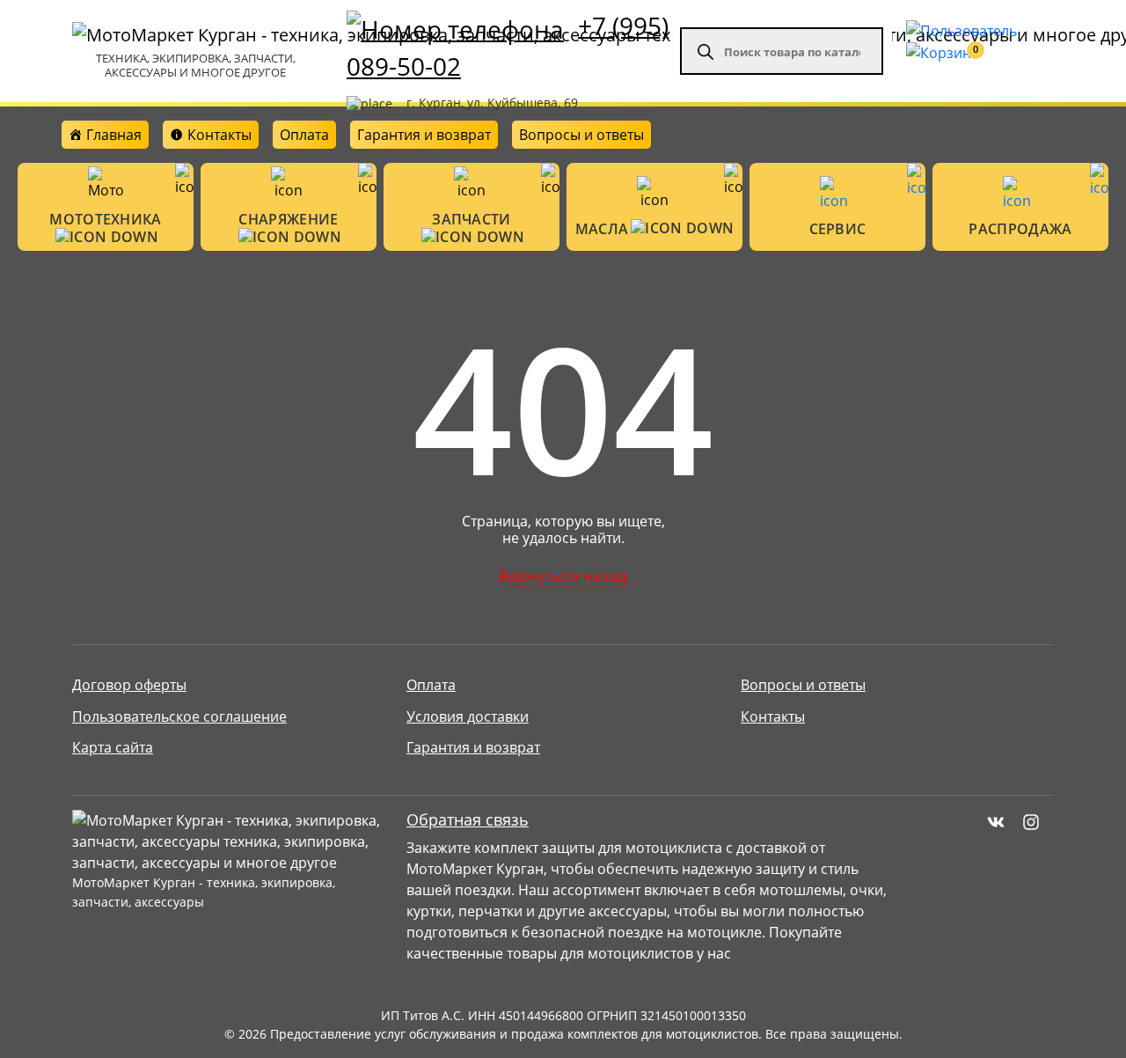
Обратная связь (467, 820)
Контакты (773, 716)
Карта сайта (112, 747)
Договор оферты (129, 684)
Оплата (304, 134)
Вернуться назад (563, 575)
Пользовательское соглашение (179, 716)
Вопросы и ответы (581, 134)
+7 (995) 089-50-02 (508, 46)
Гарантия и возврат (424, 134)
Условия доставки (467, 716)
